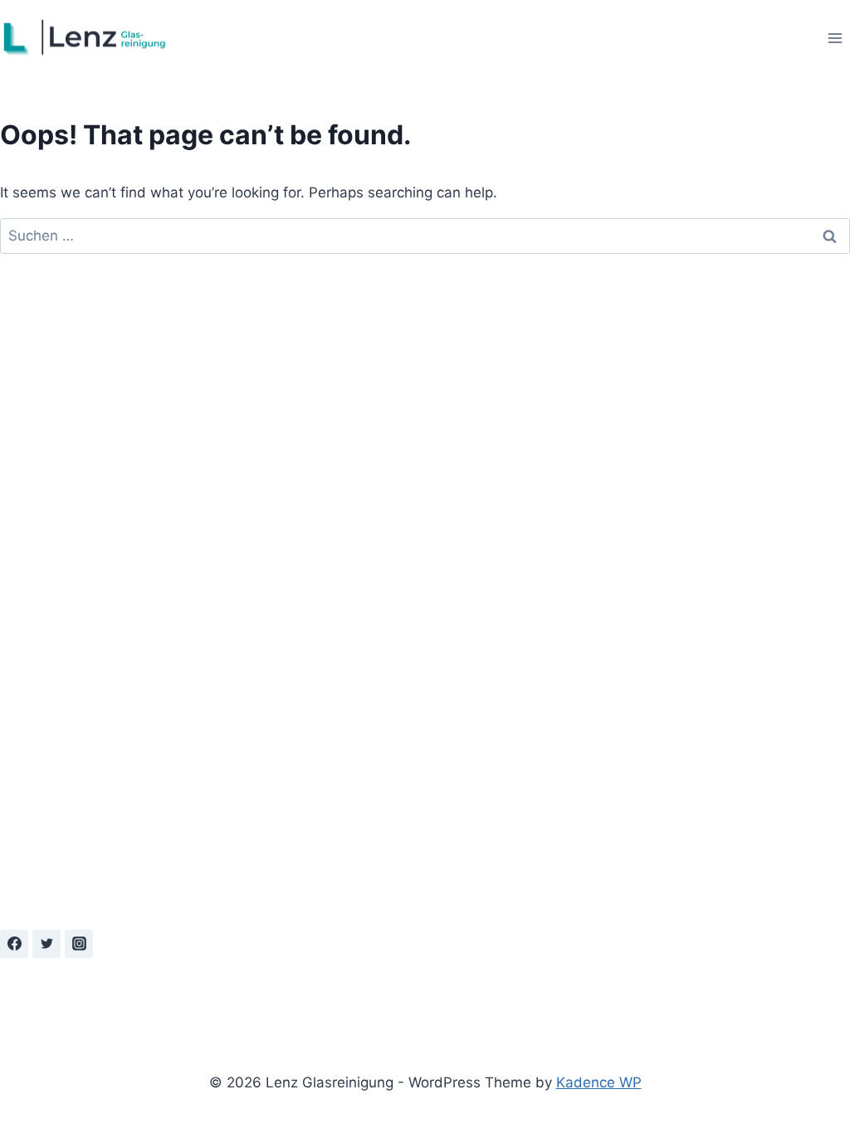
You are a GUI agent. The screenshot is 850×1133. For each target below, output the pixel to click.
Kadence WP (599, 1082)
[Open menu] (834, 38)
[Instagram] (79, 944)
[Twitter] (46, 944)
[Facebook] (14, 944)
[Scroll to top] (780, 1096)
